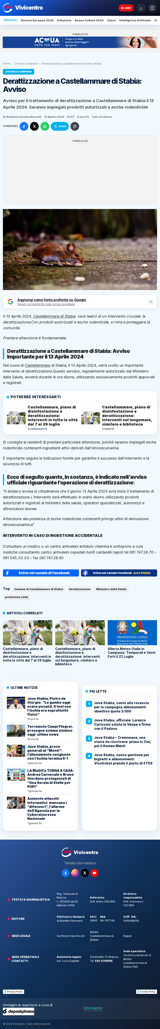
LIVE (127, 8)
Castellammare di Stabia (54, 316)
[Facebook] (66, 873)
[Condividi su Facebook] (24, 126)
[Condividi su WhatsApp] (44, 126)
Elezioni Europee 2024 (37, 20)
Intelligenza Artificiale (135, 20)
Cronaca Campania (26, 63)
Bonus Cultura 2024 (89, 20)
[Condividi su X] (34, 126)
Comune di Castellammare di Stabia (38, 589)
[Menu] (152, 8)
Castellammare (37, 365)
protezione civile (16, 597)
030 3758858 (103, 961)
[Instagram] (75, 873)
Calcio (111, 20)
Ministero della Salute (111, 589)
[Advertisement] (80, 172)
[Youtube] (94, 873)
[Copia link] (74, 126)
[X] (85, 873)
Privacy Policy (14, 991)
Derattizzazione (79, 589)
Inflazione (64, 20)
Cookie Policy (147, 991)
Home (6, 63)
